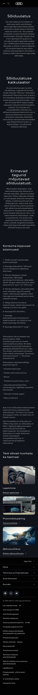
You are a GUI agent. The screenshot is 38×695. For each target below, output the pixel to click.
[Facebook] (5, 593)
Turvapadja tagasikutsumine (13, 627)
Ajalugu (19, 642)
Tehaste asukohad (9, 642)
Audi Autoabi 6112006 (11, 610)
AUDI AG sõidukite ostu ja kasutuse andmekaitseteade (15, 662)
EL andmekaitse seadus (11, 679)
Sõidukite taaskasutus (10, 618)
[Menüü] (4, 4)
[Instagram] (11, 593)
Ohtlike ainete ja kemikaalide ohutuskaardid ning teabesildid (14, 632)
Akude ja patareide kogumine (13, 622)
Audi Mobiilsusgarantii (11, 614)
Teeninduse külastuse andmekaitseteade (10, 656)
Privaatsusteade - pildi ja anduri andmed (14, 673)
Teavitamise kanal (9, 683)
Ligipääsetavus (8, 668)
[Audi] (19, 3)
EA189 (27, 622)
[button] (19, 567)
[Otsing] (8, 3)
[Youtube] (16, 593)
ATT (20, 605)
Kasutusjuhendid (9, 646)
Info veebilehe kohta (10, 605)
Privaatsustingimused (10, 637)
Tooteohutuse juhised (10, 650)
